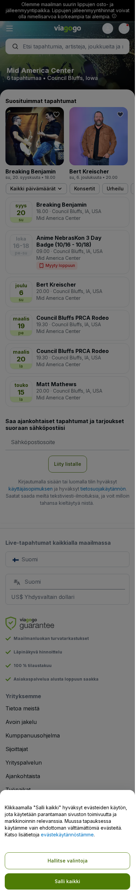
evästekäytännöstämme (67, 834)
